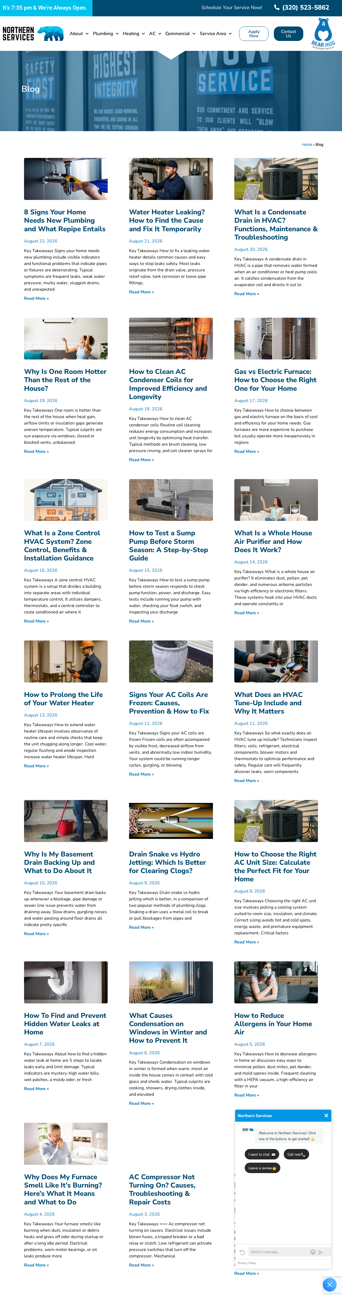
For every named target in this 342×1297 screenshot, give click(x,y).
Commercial (177, 34)
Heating (131, 34)
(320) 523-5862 (305, 7)
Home (307, 144)
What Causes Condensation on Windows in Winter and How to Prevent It (168, 1028)
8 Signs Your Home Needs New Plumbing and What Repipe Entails (65, 220)
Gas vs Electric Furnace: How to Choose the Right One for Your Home (275, 380)
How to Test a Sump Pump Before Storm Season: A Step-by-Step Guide (168, 545)
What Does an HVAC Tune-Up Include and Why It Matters (268, 703)
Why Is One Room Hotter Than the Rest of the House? (65, 380)
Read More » (36, 298)
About (76, 34)
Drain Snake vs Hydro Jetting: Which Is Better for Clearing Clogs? (167, 862)
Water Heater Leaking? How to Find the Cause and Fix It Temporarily (167, 220)
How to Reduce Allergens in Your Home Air (273, 1024)
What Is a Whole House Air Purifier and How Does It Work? (273, 541)
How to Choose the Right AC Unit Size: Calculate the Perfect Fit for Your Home (275, 867)
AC (152, 34)
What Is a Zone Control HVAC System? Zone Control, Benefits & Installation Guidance (62, 545)
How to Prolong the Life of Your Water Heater (63, 699)
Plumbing (103, 34)
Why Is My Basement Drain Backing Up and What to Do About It (59, 862)
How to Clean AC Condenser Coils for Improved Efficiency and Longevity (168, 384)
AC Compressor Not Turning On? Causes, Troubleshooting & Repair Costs (162, 1189)
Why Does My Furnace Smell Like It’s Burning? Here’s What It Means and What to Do (63, 1189)
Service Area (213, 34)
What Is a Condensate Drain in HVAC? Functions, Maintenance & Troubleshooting (276, 224)
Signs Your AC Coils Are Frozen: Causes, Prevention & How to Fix (169, 703)
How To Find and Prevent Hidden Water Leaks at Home (65, 1024)
